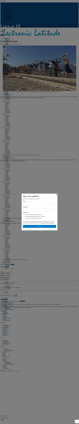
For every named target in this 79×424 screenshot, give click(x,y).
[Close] (56, 194)
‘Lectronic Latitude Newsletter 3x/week (33, 218)
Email (24, 201)
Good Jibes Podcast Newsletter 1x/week (33, 214)
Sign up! (39, 226)
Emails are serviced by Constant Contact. (48, 223)
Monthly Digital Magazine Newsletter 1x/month (34, 216)
